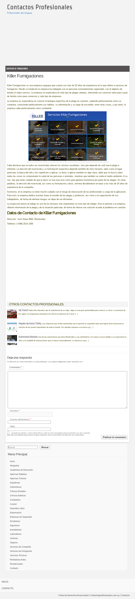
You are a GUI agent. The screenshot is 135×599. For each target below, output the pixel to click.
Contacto (14, 568)
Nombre (15, 410)
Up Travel (23, 310)
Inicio (12, 461)
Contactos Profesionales (39, 7)
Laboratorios (15, 534)
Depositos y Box (17, 508)
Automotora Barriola (28, 337)
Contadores (15, 500)
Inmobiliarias (16, 530)
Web (12, 426)
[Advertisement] (67, 39)
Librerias (14, 538)
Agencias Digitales (18, 474)
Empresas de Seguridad (21, 517)
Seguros (14, 542)
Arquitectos (15, 483)
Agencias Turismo (18, 478)
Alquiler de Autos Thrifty (30, 323)
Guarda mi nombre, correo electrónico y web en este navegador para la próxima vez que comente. (51, 433)
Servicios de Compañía (20, 547)
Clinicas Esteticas (18, 495)
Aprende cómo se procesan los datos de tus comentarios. (62, 435)
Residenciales (16, 564)
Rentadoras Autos (18, 560)
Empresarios (15, 513)
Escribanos (15, 521)
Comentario (15, 367)
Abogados (14, 466)
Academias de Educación (21, 470)
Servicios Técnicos (18, 555)
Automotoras (15, 487)
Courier (13, 504)
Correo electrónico (20, 419)
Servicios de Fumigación (21, 551)
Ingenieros (15, 525)
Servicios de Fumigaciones (17, 68)
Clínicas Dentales (18, 491)
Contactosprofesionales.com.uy (105, 595)
